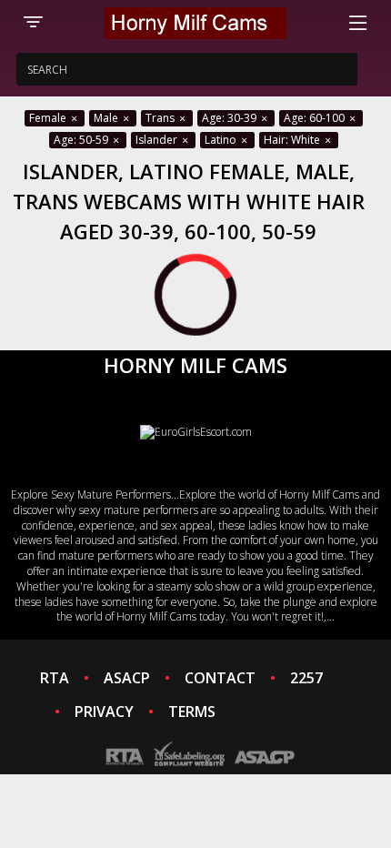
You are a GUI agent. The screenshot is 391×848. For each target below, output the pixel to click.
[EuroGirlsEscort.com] (196, 431)
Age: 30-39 (230, 118)
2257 (306, 678)
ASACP (127, 678)
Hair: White (293, 139)
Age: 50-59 (82, 139)
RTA (54, 678)
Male (107, 118)
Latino (222, 139)
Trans (161, 118)
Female (49, 118)
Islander (157, 139)
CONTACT (220, 678)
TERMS (192, 712)
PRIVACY (104, 712)
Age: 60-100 (315, 118)
